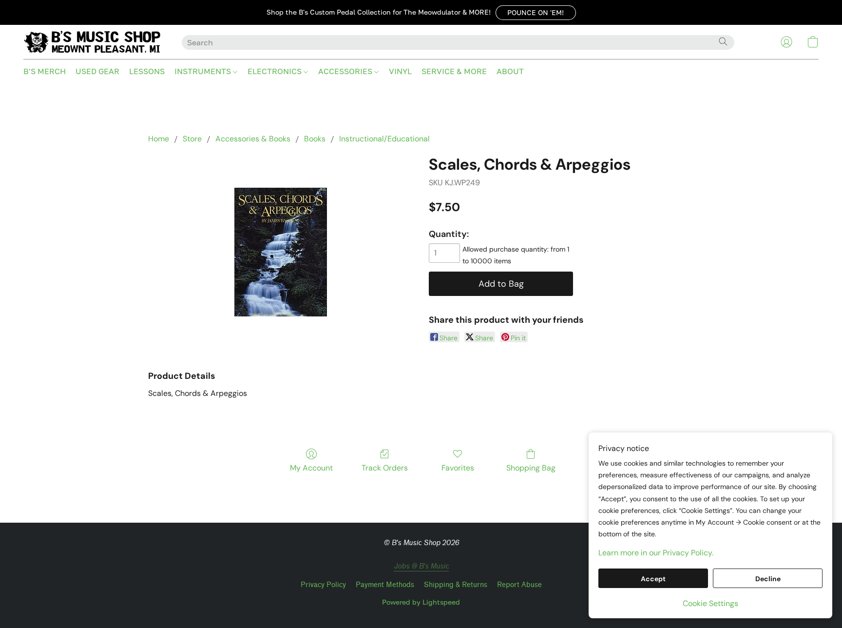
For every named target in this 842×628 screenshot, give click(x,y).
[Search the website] (723, 41)
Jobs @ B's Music (421, 566)
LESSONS (147, 71)
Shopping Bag (530, 468)
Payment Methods (385, 585)
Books (314, 139)
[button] (536, 12)
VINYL (400, 71)
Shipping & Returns (455, 585)
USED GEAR (97, 71)
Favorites (457, 468)
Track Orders (385, 468)
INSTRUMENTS (203, 71)
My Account (311, 468)
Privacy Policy (323, 585)
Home (158, 139)
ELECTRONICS (276, 71)
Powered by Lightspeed (421, 602)
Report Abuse (519, 585)
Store (192, 139)
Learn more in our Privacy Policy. (655, 553)
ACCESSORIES (346, 71)
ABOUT (510, 71)
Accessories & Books (252, 139)
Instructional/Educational (384, 139)
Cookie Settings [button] (710, 603)
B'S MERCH (44, 71)
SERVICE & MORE (454, 71)
